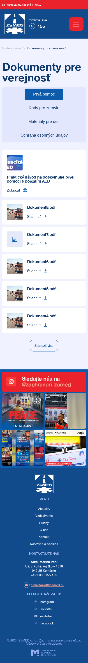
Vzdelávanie (11, 48)
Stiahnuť (34, 216)
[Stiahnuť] (45, 216)
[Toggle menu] (76, 24)
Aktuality (44, 508)
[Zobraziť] (25, 190)
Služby (44, 523)
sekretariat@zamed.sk (47, 585)
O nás (44, 530)
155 (41, 26)
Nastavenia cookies (44, 544)
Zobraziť (13, 190)
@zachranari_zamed (46, 384)
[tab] (44, 94)
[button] (44, 345)
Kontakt (44, 537)
